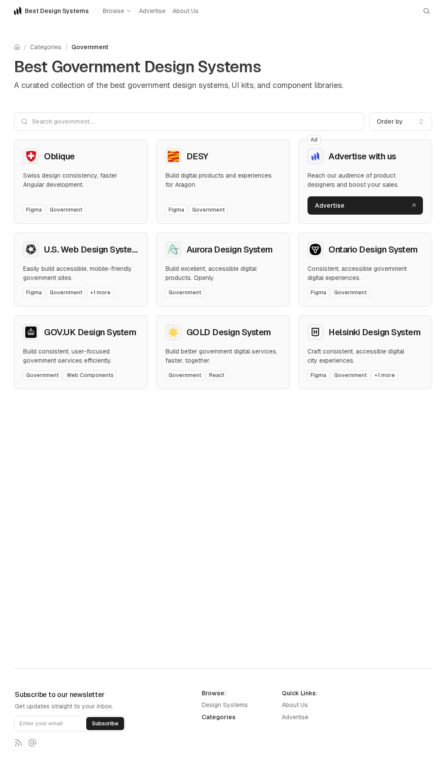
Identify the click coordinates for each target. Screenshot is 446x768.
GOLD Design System (228, 332)
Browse (113, 11)
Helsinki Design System (374, 332)
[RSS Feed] (18, 743)
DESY (197, 156)
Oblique (59, 156)
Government (89, 47)
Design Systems (225, 705)
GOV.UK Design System (90, 332)
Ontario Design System (373, 249)
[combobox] (400, 121)
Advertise (152, 11)
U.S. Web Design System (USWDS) (110, 249)
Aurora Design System (229, 249)
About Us (185, 11)
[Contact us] (32, 743)
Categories (45, 47)
